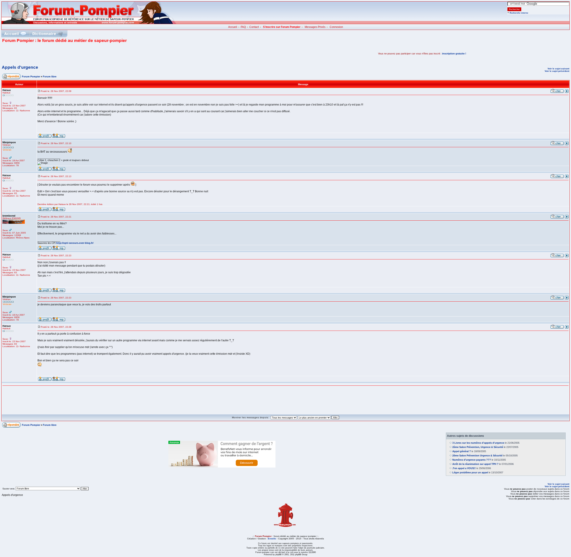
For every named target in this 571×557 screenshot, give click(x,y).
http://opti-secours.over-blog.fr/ (74, 243)
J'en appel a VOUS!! (464, 468)
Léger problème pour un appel (470, 472)
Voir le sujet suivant (558, 68)
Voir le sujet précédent (557, 71)
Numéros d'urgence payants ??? (471, 459)
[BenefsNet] (221, 466)
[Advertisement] (54, 53)
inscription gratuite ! (454, 53)
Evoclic (272, 538)
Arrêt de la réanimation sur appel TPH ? (475, 464)
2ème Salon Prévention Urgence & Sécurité (477, 455)
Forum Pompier (31, 76)
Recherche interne (519, 13)
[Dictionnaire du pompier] (47, 33)
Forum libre (49, 76)
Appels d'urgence (20, 67)
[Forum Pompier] (89, 23)
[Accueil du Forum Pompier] (15, 33)
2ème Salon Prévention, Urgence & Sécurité (477, 447)
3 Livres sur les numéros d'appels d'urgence (478, 442)
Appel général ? (461, 451)
